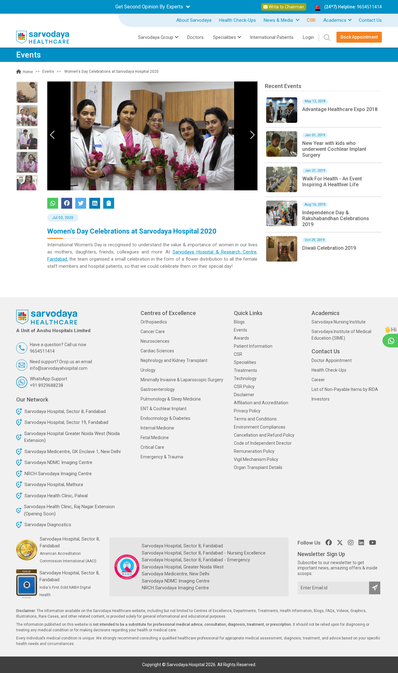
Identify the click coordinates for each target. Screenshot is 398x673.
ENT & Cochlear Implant (164, 408)
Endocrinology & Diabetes (165, 418)
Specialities (245, 362)
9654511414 (369, 6)
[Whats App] (52, 203)
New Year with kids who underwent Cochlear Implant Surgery (334, 149)
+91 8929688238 (46, 385)
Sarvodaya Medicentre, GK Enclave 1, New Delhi (73, 451)
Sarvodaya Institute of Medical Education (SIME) (341, 335)
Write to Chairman (286, 6)
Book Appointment (359, 37)
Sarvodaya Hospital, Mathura (54, 484)
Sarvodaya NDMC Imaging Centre (58, 462)
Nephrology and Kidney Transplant (174, 360)
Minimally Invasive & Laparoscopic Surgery (182, 379)
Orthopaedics (154, 321)
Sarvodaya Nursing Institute (339, 321)
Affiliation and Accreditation (261, 402)
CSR (238, 354)
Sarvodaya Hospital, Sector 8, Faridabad (65, 411)
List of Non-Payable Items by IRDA (345, 389)
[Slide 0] (27, 92)
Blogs (239, 321)
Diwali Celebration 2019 (329, 248)
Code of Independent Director (263, 443)
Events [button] (48, 71)
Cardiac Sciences (157, 350)
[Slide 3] (27, 162)
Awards (241, 338)
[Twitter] (80, 203)
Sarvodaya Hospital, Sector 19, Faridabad (66, 422)
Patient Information (253, 346)
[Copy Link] (108, 203)
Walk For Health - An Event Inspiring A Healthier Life (332, 182)
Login (308, 37)
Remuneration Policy (254, 451)
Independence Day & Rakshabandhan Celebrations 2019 (335, 218)
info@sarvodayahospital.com (58, 368)
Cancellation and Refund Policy (264, 435)
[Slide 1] (27, 116)
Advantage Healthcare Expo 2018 (339, 109)
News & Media (279, 20)
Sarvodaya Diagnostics (48, 524)
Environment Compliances (259, 427)
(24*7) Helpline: (353, 6)
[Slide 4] (27, 186)
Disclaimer (244, 394)
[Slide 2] (27, 139)
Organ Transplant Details (258, 467)
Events (240, 329)
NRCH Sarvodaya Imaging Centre (58, 473)
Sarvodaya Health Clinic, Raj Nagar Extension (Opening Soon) (69, 510)
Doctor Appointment (332, 360)
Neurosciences (155, 341)
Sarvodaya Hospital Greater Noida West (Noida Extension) (72, 437)
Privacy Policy (247, 410)
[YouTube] (372, 543)
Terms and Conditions (255, 418)
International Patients (272, 37)
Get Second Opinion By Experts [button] (149, 7)
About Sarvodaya (193, 20)
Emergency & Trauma (162, 456)
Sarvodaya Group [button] (155, 37)
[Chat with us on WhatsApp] (391, 340)
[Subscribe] (374, 588)
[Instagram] (351, 543)
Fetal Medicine (155, 437)
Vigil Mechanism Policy (256, 459)
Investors (321, 399)
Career (318, 379)
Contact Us (370, 20)
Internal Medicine (157, 427)
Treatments (245, 370)
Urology (148, 370)
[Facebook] (66, 203)
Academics (334, 20)
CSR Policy (244, 386)
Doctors (195, 37)
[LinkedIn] (361, 543)
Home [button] (27, 72)
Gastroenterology (158, 389)
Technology (245, 378)
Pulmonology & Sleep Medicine (171, 399)
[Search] (324, 37)
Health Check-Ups (237, 20)
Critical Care (152, 447)
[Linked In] (94, 203)
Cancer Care (153, 331)
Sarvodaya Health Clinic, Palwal (56, 496)
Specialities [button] (224, 37)
